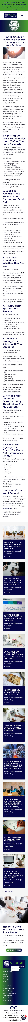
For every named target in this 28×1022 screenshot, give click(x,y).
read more (7, 556)
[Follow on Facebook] (12, 1007)
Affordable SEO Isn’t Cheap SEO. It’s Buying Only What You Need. (13, 617)
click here (14, 9)
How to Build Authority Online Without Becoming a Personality (13, 874)
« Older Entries (8, 891)
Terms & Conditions (11, 1015)
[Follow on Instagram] (15, 1007)
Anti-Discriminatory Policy (16, 1017)
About (5, 974)
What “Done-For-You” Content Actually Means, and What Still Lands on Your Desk (13, 654)
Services (5, 976)
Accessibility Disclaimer (14, 1020)
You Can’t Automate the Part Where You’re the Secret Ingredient (13, 728)
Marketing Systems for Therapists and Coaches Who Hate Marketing (13, 545)
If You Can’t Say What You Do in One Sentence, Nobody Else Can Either (13, 581)
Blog (11, 553)
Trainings (6, 979)
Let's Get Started (14, 950)
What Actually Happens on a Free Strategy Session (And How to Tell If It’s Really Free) (13, 803)
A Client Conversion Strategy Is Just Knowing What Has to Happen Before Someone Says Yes (13, 765)
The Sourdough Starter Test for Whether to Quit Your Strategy (12, 692)
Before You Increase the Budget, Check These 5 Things (13, 839)
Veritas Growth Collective (13, 551)
